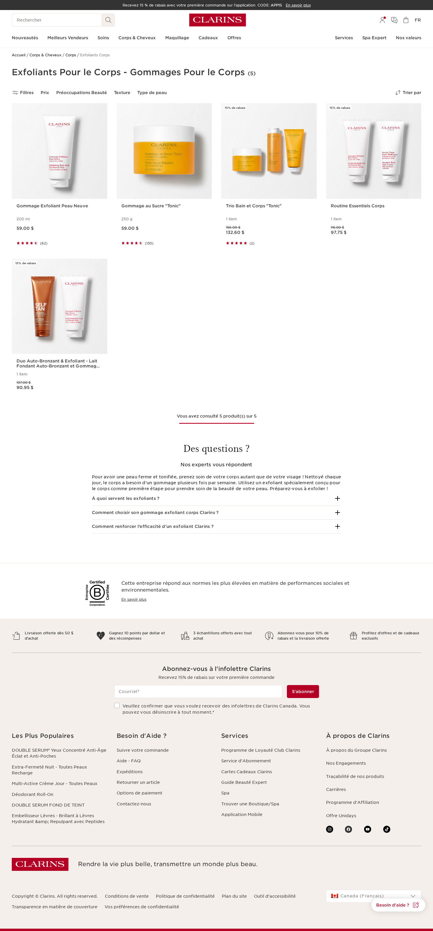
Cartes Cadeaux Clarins (246, 771)
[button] (216, 498)
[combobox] (374, 896)
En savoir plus (133, 599)
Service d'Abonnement (246, 760)
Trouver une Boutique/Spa (250, 804)
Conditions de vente (127, 896)
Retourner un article (138, 782)
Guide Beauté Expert (244, 782)
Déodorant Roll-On (32, 794)
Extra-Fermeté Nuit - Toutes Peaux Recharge (49, 770)
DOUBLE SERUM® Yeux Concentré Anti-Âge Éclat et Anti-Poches (59, 753)
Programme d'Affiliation (352, 802)
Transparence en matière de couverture (54, 906)
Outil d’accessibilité (275, 896)
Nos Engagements (346, 763)
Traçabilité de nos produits (355, 776)
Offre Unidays (341, 815)
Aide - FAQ (129, 760)
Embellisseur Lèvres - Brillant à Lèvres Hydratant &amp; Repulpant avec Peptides (58, 818)
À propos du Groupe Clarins (356, 750)
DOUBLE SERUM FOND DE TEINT (48, 805)
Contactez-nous (134, 804)
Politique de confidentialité (185, 896)
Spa (225, 793)
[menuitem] (382, 20)
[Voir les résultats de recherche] (108, 20)
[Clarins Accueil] (217, 20)
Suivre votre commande (143, 750)
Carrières (336, 789)
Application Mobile (241, 814)
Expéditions (130, 771)
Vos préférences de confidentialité (142, 906)
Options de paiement (139, 793)
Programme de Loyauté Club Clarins (260, 750)
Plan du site (234, 896)
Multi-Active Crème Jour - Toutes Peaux (54, 783)
